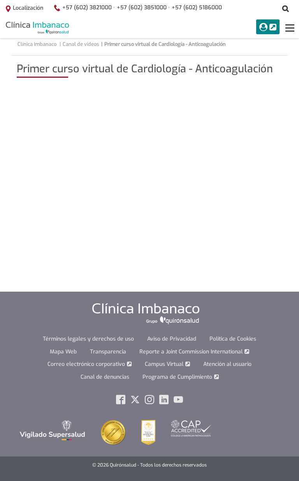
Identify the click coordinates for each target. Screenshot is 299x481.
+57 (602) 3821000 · (88, 7)
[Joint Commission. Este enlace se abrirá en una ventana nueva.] (113, 432)
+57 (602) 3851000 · (143, 7)
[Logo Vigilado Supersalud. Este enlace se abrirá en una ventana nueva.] (52, 430)
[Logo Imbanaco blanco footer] (145, 313)
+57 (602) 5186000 (197, 7)
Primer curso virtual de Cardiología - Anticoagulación (165, 44)
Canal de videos (81, 44)
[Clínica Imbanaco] (37, 28)
